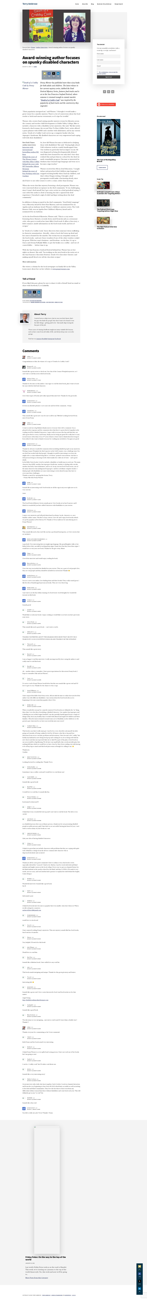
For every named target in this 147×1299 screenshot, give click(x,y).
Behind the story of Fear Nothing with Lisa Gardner (30, 173)
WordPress (68, 1295)
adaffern (29, 1098)
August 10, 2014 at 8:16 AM (34, 1048)
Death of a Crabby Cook (50, 100)
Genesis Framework (57, 1295)
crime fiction (58, 302)
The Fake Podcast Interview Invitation (107, 227)
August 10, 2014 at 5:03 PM (34, 589)
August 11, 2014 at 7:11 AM (34, 499)
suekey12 (29, 900)
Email (99, 66)
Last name (100, 60)
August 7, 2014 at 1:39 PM (33, 1109)
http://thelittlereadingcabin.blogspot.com (35, 1000)
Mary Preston (31, 527)
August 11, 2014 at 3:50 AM (34, 511)
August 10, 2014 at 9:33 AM (34, 845)
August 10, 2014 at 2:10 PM (34, 633)
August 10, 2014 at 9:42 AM (34, 835)
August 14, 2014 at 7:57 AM (34, 380)
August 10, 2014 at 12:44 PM (34, 680)
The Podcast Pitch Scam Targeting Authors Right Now (107, 210)
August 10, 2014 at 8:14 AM (34, 1060)
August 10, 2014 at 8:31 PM (34, 565)
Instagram (51, 339)
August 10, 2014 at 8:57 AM (34, 926)
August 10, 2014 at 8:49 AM (34, 958)
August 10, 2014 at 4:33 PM (34, 601)
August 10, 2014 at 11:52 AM (34, 692)
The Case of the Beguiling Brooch (106, 160)
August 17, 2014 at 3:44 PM (34, 358)
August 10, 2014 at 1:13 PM (34, 667)
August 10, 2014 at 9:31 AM (34, 859)
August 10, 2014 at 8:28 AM (34, 988)
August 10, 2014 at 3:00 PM (34, 611)
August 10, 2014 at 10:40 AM (34, 798)
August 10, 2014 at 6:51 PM (34, 577)
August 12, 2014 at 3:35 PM (34, 402)
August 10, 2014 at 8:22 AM (34, 1028)
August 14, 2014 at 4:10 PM (34, 368)
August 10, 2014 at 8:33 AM (34, 978)
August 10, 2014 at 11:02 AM (34, 768)
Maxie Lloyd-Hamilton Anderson (36, 539)
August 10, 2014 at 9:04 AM (34, 902)
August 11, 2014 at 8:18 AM (34, 445)
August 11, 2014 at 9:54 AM (34, 424)
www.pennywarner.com (61, 269)
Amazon (39, 339)
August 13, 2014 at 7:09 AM (34, 392)
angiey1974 (30, 987)
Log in (74, 1295)
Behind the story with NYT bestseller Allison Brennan (30, 166)
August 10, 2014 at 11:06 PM (34, 540)
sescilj (29, 1069)
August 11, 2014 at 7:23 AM (34, 484)
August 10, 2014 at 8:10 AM (34, 1070)
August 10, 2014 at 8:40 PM (34, 555)
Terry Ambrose (29, 3)
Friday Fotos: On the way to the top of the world (45, 1258)
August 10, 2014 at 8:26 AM (34, 1006)
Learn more (102, 167)
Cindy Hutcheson (31, 833)
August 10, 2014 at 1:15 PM (34, 655)
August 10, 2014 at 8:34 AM (34, 968)
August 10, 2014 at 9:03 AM (34, 916)
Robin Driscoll (31, 390)
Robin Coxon (30, 587)
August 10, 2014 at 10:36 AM (34, 820)
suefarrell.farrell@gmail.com (31, 910)
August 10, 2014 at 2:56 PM (34, 623)
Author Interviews (35, 300)
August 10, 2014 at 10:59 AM (34, 778)
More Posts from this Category (36, 1278)
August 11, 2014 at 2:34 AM (34, 528)
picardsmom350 (31, 915)
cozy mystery (50, 302)
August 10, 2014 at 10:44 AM (34, 788)
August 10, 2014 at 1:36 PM (34, 645)
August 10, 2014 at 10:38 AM (34, 808)
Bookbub (45, 339)
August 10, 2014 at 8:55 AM (34, 939)
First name (100, 53)
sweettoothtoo (32, 757)
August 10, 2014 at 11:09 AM (34, 758)
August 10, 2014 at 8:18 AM (34, 1038)
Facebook (58, 339)
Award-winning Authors (38, 302)
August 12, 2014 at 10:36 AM (34, 412)
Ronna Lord (30, 705)
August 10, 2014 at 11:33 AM (34, 706)
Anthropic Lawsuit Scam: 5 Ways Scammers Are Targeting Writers (108, 193)
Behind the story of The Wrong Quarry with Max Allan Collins (30, 159)
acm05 (28, 482)
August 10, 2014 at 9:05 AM (34, 892)
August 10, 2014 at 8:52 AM (34, 948)
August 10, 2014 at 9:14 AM (34, 880)
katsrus (29, 878)
